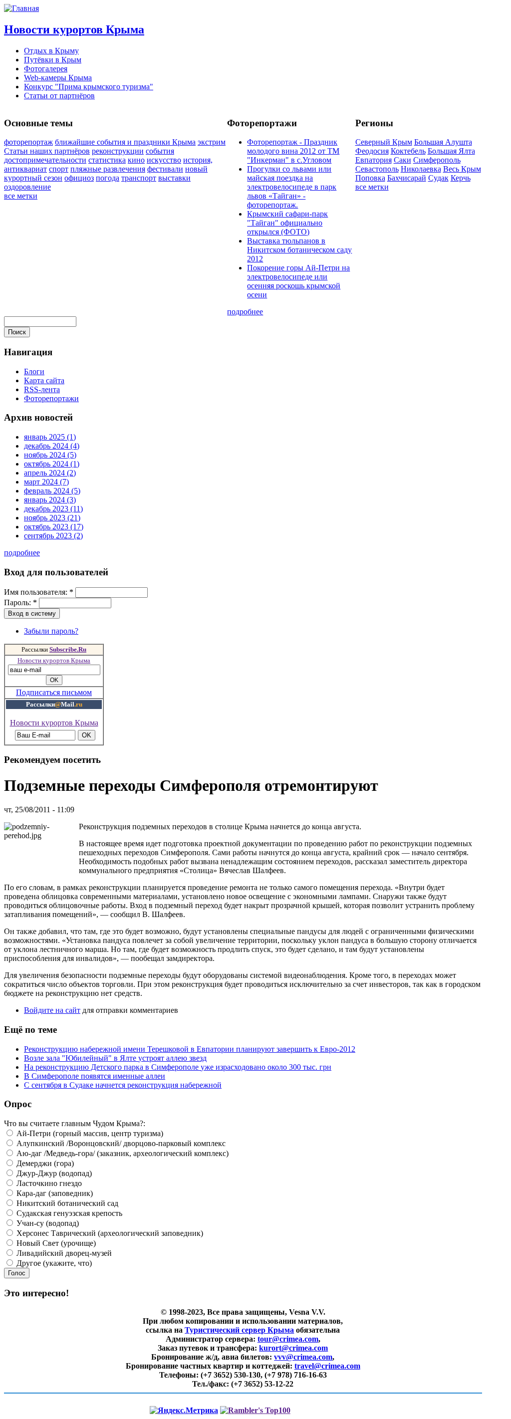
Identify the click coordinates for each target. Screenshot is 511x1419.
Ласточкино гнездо (48, 1183)
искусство (164, 160)
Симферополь (437, 160)
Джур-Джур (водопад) (53, 1173)
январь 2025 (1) (50, 437)
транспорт (138, 178)
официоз (79, 178)
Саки (402, 160)
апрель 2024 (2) (50, 473)
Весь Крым (462, 169)
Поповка (370, 178)
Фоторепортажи (51, 398)
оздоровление (27, 187)
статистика (107, 160)
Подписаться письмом (54, 692)
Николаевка (421, 169)
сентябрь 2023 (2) (53, 535)
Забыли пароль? (51, 631)
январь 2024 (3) (50, 499)
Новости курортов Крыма (74, 29)
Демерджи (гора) (44, 1163)
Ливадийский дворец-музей (63, 1253)
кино (136, 160)
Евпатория (373, 160)
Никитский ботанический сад (66, 1203)
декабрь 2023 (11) (53, 508)
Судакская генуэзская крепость (68, 1213)
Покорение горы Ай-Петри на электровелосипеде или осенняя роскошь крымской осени (298, 281)
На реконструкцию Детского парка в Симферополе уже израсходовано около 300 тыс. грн (177, 1067)
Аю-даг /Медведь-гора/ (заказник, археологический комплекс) (121, 1153)
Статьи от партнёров (59, 95)
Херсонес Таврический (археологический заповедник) (108, 1233)
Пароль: (20, 602)
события (160, 151)
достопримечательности (45, 160)
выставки (174, 178)
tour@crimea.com (287, 1339)
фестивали (165, 169)
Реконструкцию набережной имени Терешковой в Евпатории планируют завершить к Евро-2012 (189, 1049)
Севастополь (377, 169)
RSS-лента (42, 389)
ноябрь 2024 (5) (50, 455)
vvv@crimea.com (303, 1357)
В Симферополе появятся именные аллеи (94, 1076)
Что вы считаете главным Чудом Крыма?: (74, 1123)
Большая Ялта (451, 151)
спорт (58, 169)
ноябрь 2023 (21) (52, 517)
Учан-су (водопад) (46, 1223)
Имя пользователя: (38, 592)
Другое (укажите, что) (53, 1263)
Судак (438, 178)
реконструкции (118, 151)
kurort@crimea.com (293, 1348)
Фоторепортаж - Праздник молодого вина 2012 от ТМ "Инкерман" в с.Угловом (293, 151)
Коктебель (408, 151)
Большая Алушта (443, 142)
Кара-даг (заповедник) (53, 1193)
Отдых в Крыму (51, 50)
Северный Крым (383, 142)
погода (107, 178)
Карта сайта (44, 380)
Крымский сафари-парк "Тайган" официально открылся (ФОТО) (287, 223)
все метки (20, 196)
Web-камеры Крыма (58, 77)
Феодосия (372, 151)
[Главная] (21, 8)
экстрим (212, 142)
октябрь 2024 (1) (51, 464)
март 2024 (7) (46, 481)
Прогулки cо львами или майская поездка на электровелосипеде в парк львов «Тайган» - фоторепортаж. (291, 187)
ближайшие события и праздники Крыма (125, 142)
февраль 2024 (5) (52, 490)
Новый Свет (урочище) (55, 1243)
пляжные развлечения (107, 169)
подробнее (245, 311)
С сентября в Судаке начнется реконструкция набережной (123, 1085)
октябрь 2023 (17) (53, 526)
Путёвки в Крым (52, 59)
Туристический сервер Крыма (239, 1330)
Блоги (34, 371)
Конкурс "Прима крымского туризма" (88, 86)
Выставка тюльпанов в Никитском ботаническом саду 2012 (299, 249)
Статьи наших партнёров (47, 151)
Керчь (461, 178)
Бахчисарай (406, 178)
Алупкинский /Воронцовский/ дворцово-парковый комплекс (120, 1143)
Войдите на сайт (52, 1010)
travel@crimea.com (327, 1366)
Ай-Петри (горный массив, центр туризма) (88, 1133)
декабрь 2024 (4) (51, 446)
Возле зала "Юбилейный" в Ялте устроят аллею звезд (115, 1058)
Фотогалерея (45, 68)
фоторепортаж (28, 142)
